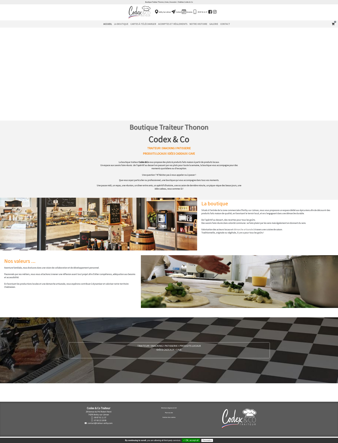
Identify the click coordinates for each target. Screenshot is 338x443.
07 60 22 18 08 (100, 420)
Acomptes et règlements (172, 23)
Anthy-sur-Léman (165, 12)
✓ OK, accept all (191, 440)
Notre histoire (198, 23)
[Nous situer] (156, 12)
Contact (178, 12)
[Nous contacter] (173, 12)
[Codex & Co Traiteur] (139, 12)
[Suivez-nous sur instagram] (214, 12)
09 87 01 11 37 (100, 417)
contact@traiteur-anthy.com (100, 423)
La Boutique (121, 23)
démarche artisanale (243, 229)
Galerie (213, 23)
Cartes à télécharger (143, 23)
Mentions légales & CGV (169, 408)
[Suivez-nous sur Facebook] (210, 12)
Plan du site (169, 413)
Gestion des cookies (168, 417)
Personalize (207, 440)
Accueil (107, 23)
